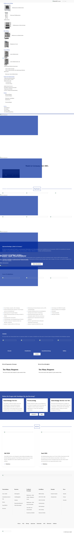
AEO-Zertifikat (41, 509)
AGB (44, 523)
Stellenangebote (17, 493)
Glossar (19, 523)
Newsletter (64, 500)
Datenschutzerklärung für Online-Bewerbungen (18, 504)
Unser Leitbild (4, 493)
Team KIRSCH (4, 505)
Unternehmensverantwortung (6, 498)
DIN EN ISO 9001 (42, 500)
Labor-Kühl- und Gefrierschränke (29, 508)
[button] (55, 1)
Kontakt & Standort (54, 493)
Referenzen (49, 523)
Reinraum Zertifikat (42, 512)
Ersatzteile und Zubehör (30, 512)
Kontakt (59, 1)
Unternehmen (5, 489)
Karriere (16, 489)
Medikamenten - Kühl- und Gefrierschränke (30, 503)
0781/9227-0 (34, 414)
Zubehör (37, 354)
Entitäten (54, 523)
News (64, 489)
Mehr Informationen (61, 193)
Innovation (4, 508)
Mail (41, 414)
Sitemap (27, 523)
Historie (3, 502)
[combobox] (66, 1)
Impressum (33, 523)
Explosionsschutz (41, 503)
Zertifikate (41, 489)
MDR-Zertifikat (41, 493)
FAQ (23, 523)
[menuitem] (8, 3)
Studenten (16, 500)
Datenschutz (39, 523)
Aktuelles (64, 493)
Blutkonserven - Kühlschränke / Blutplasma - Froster (30, 497)
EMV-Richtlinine (41, 506)
